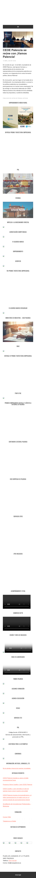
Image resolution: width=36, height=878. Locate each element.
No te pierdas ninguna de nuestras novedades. (17, 768)
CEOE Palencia (18, 14)
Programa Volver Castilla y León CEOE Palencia (17, 784)
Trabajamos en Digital (9, 821)
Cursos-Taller (7, 817)
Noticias (25, 98)
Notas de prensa (17, 98)
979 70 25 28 (12, 860)
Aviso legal (18, 875)
